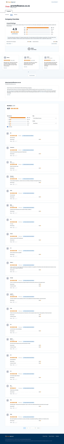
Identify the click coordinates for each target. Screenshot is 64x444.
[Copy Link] (16, 141)
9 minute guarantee (49, 89)
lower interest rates (42, 91)
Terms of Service (51, 436)
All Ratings (10, 126)
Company (9, 11)
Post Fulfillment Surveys (37, 118)
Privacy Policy (45, 436)
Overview (7, 14)
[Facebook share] (13, 141)
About (11, 14)
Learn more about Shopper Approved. (25, 439)
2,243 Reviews (15, 33)
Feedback (57, 436)
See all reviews (54, 43)
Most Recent (35, 123)
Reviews (15, 14)
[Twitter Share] (15, 141)
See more (5, 67)
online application (11, 90)
